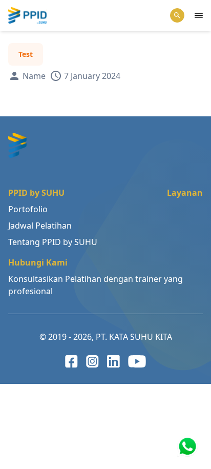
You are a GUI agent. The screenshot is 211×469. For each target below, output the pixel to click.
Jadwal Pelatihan (40, 225)
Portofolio (28, 209)
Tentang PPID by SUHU (52, 242)
